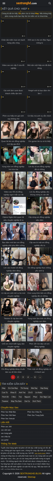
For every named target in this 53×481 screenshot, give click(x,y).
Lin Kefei (38, 392)
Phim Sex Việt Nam (8, 415)
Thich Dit (5, 397)
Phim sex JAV (6, 427)
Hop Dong (44, 388)
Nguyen (27, 397)
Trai (20, 397)
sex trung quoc (40, 453)
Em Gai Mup (13, 388)
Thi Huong (24, 388)
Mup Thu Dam (16, 401)
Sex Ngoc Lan (45, 397)
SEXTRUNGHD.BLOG (31, 473)
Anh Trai (22, 392)
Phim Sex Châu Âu (34, 412)
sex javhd (4, 440)
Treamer (5, 401)
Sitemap (31, 477)
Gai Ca (27, 401)
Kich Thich (37, 401)
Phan (35, 397)
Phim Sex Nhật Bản (8, 412)
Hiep (3, 388)
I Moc (14, 397)
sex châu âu (5, 437)
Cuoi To (5, 392)
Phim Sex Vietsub (8, 419)
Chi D (30, 392)
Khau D (13, 392)
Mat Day (34, 388)
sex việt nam (6, 430)
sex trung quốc (6, 433)
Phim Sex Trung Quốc (35, 415)
